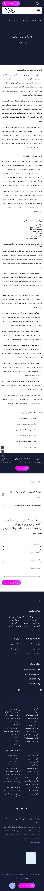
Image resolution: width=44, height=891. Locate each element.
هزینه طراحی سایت (32, 718)
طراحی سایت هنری (12, 768)
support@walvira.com (31, 674)
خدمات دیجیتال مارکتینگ (22, 20)
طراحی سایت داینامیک (31, 778)
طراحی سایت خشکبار (11, 787)
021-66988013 (33, 684)
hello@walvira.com (30, 669)
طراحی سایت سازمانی (11, 731)
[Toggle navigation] (37, 10)
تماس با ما (17, 653)
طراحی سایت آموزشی (11, 728)
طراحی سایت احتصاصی (31, 735)
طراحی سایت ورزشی (11, 771)
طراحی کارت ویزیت (34, 653)
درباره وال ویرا (15, 649)
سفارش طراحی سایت (31, 725)
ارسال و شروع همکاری (11, 583)
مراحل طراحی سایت (32, 721)
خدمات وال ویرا (15, 644)
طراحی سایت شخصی (11, 718)
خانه (40, 20)
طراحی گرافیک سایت (31, 794)
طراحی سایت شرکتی (31, 715)
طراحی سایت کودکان (11, 774)
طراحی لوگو (36, 649)
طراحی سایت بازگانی (31, 755)
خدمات (34, 20)
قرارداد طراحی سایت (31, 728)
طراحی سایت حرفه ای (31, 741)
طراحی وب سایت (34, 644)
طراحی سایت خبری (12, 778)
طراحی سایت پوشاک (32, 759)
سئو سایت (15, 790)
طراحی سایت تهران (32, 738)
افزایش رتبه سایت (32, 768)
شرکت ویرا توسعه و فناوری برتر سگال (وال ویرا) (17, 874)
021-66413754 (12, 3)
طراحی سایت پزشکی (11, 750)
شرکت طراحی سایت (31, 731)
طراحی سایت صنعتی (11, 741)
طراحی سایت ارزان (32, 790)
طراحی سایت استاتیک (31, 781)
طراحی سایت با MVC (11, 715)
